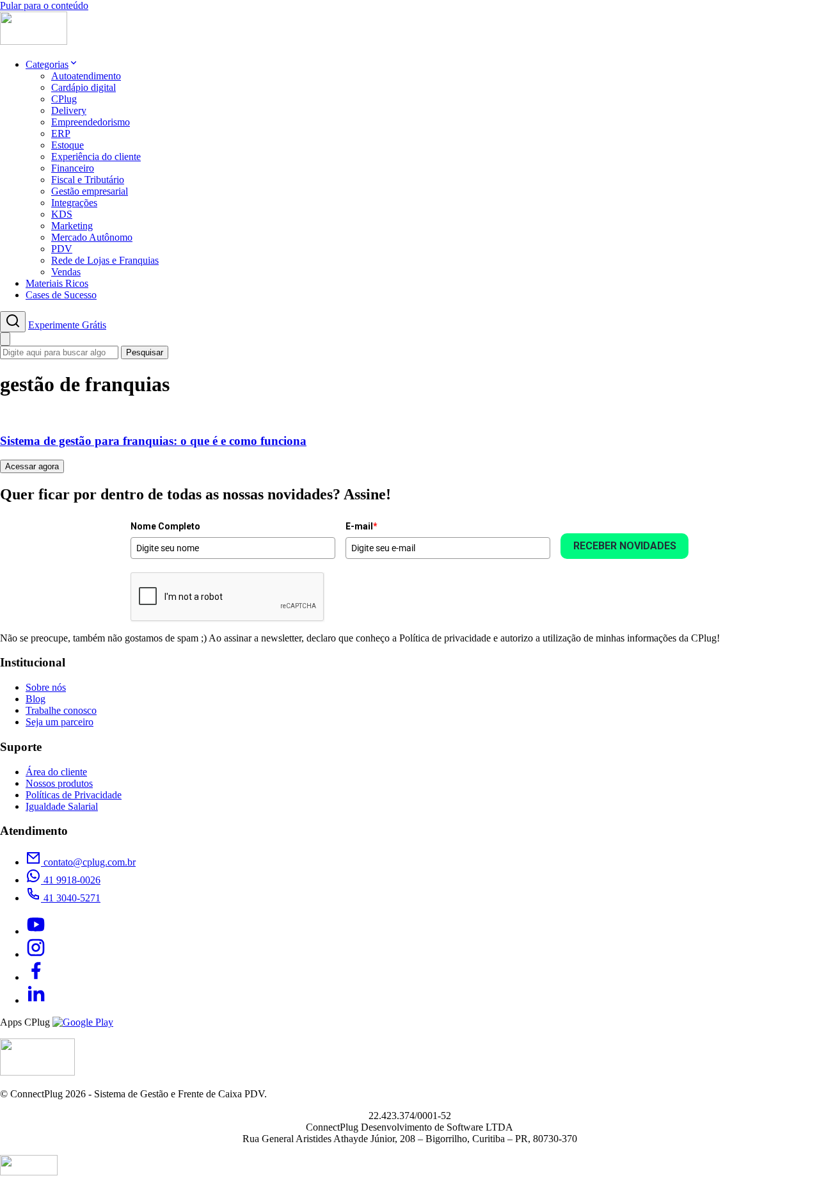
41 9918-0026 (70, 880)
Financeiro (72, 168)
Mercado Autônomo (91, 237)
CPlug (64, 98)
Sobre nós (46, 687)
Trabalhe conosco (61, 710)
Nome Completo (165, 526)
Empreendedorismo (90, 122)
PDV (61, 248)
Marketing (72, 225)
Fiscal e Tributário (87, 179)
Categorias (47, 64)
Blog (35, 698)
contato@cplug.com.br (88, 862)
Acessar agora (32, 466)
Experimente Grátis (67, 324)
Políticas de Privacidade (74, 794)
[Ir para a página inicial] (33, 41)
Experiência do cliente (96, 156)
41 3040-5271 (70, 897)
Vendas (66, 271)
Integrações (74, 202)
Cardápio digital (83, 87)
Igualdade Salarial (62, 806)
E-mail (362, 526)
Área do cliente (56, 771)
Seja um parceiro (59, 721)
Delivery (68, 110)
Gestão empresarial (89, 191)
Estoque (67, 145)
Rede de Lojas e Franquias (105, 260)
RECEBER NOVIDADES (624, 546)
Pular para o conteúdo (44, 5)
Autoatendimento (86, 75)
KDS (61, 214)
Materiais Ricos (57, 283)
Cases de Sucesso (61, 294)
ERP (60, 133)
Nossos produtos (59, 783)
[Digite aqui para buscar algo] (13, 321)
